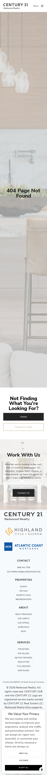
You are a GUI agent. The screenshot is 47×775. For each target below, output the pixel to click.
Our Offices (23, 623)
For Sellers (23, 653)
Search (23, 586)
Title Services (24, 666)
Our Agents (24, 618)
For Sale (23, 591)
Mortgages (23, 670)
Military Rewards (23, 657)
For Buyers (23, 649)
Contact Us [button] (24, 492)
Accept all (23, 768)
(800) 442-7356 (23, 567)
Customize (23, 760)
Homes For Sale (23, 427)
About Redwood (23, 614)
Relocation (23, 662)
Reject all (23, 753)
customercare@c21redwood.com (23, 572)
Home (23, 416)
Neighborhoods (23, 599)
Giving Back (23, 627)
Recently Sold (23, 595)
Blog (23, 631)
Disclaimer (40, 682)
